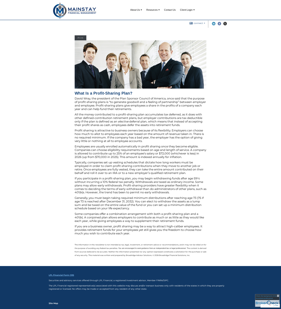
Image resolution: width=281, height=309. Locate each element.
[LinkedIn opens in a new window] (213, 24)
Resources (152, 10)
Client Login (186, 10)
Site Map (53, 303)
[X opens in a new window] (225, 24)
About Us (135, 10)
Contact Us (170, 10)
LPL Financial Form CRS (61, 275)
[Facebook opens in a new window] (219, 24)
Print (80, 38)
